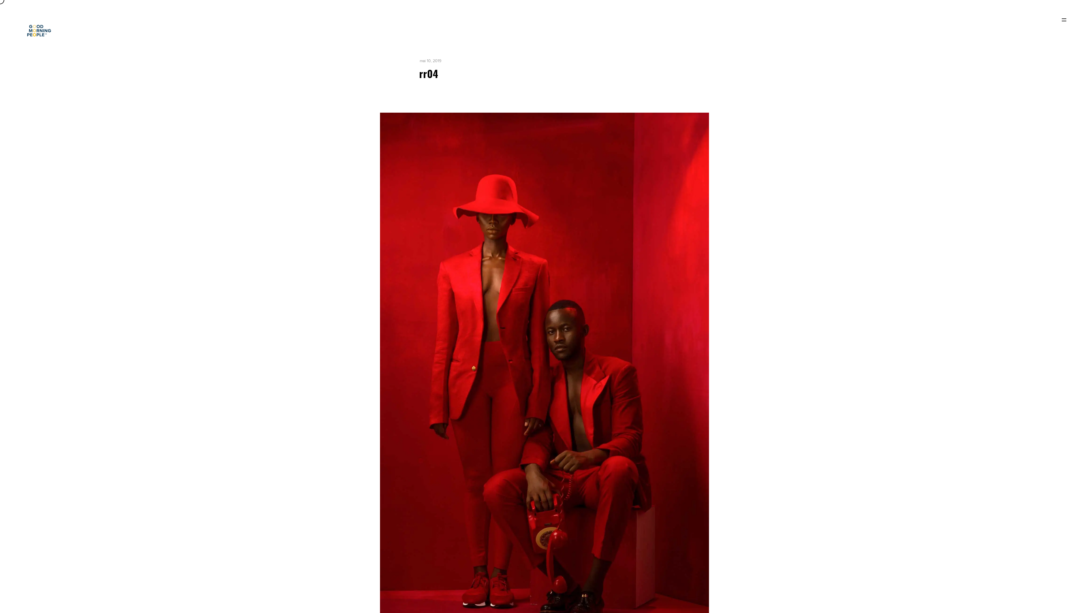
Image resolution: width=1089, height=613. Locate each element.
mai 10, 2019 (430, 60)
